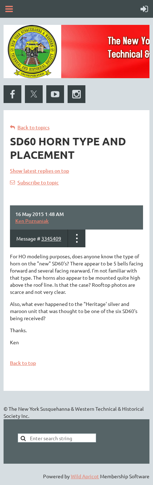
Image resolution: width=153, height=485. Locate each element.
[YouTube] (55, 94)
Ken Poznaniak (32, 220)
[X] (34, 94)
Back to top (23, 363)
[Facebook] (12, 94)
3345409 (51, 238)
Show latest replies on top (39, 170)
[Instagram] (76, 94)
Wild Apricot (85, 476)
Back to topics (33, 127)
